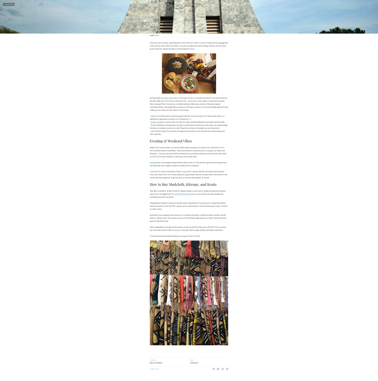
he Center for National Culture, (184, 194)
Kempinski (154, 162)
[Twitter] (218, 369)
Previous (153, 360)
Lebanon (194, 362)
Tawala (161, 153)
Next (191, 360)
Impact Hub (168, 98)
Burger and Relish (157, 122)
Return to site (10, 4)
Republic (179, 125)
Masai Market (156, 362)
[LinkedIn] (223, 369)
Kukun (190, 101)
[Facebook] (214, 369)
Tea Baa (199, 101)
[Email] (227, 369)
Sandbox (210, 150)
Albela (153, 116)
